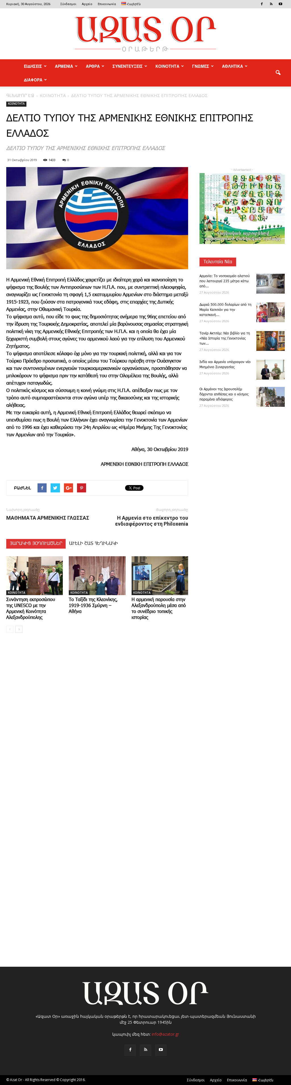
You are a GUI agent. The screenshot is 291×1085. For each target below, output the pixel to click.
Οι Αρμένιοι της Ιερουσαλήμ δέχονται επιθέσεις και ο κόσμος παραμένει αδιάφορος (223, 394)
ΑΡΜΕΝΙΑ (64, 66)
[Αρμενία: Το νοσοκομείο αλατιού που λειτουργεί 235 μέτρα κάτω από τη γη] (270, 284)
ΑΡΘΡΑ (93, 66)
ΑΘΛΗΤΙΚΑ (232, 66)
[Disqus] (97, 723)
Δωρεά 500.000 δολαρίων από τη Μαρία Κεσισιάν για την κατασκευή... (225, 310)
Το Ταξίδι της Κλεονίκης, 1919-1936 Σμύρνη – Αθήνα (93, 606)
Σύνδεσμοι (68, 4)
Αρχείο (87, 4)
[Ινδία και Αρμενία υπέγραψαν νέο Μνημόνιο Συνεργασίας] (270, 370)
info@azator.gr (165, 1034)
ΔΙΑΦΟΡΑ (33, 80)
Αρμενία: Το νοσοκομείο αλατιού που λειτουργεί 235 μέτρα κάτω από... (224, 281)
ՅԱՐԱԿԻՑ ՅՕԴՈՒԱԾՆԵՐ (36, 544)
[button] (278, 73)
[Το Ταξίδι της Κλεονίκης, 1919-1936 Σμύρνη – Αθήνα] (97, 575)
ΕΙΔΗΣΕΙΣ (33, 66)
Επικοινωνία (107, 4)
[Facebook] (261, 4)
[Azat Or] (145, 33)
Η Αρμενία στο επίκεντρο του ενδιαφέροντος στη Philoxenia (151, 521)
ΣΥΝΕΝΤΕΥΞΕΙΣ (128, 66)
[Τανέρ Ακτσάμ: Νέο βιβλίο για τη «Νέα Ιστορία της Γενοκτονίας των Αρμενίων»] (270, 341)
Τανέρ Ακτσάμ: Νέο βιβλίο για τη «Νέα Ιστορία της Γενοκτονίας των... (224, 338)
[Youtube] (280, 4)
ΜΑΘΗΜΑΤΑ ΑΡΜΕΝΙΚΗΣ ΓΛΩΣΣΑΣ (47, 518)
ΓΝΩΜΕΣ (200, 66)
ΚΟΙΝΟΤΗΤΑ (167, 66)
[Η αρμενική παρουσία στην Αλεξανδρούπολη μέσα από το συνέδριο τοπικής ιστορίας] (160, 575)
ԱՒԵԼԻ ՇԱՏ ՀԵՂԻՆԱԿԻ (93, 544)
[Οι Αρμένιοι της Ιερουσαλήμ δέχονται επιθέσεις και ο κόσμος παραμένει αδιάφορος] (270, 397)
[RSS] (271, 4)
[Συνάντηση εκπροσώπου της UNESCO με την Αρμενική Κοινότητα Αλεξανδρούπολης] (34, 575)
